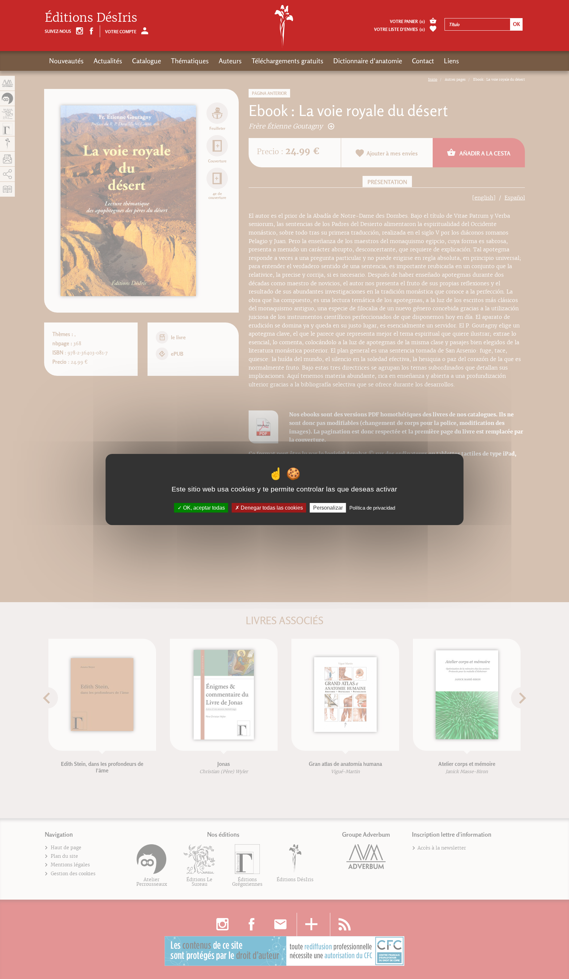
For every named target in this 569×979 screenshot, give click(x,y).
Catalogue (146, 61)
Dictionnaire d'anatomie (367, 61)
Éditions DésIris (91, 17)
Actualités (108, 61)
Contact (423, 61)
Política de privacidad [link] (372, 508)
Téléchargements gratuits (287, 61)
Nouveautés (66, 61)
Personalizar (328, 508)
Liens (451, 61)
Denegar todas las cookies (271, 508)
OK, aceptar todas (203, 508)
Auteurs (230, 61)
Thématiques (190, 61)
